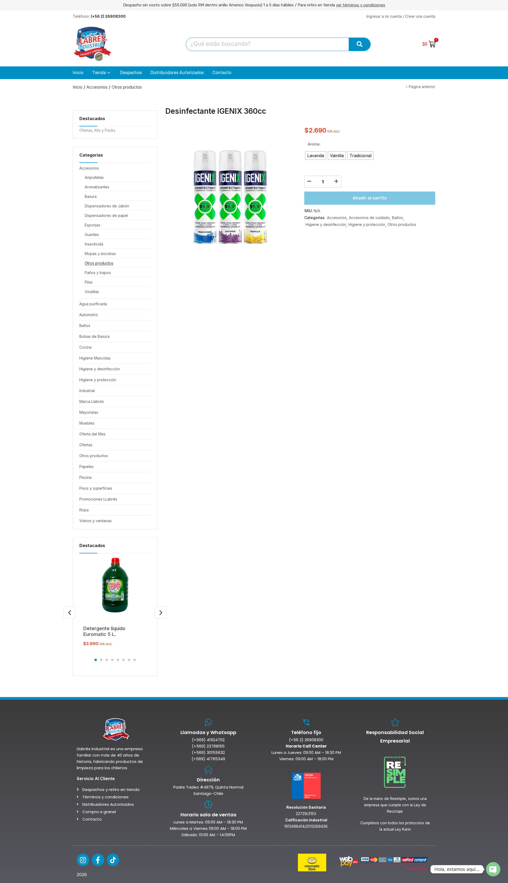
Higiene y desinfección (99, 369)
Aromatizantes (97, 187)
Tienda (99, 72)
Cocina (85, 347)
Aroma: (314, 144)
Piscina (85, 477)
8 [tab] (134, 660)
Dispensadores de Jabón (107, 206)
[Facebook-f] (98, 860)
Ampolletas (94, 177)
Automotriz (88, 314)
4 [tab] (112, 660)
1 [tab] (95, 660)
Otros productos (127, 87)
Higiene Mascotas (95, 358)
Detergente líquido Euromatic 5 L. (104, 631)
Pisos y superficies (95, 488)
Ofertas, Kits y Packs (97, 130)
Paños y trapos (98, 272)
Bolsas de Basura (94, 336)
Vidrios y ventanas (95, 520)
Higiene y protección (97, 379)
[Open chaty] (493, 869)
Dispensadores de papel (106, 215)
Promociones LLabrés (98, 499)
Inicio (78, 72)
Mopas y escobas (100, 253)
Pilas (89, 282)
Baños (84, 325)
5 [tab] (118, 660)
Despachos (131, 72)
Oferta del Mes (92, 434)
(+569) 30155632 (208, 752)
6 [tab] (123, 660)
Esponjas (92, 225)
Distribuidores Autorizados (177, 72)
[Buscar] (359, 44)
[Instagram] (83, 860)
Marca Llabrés (91, 401)
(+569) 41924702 (208, 740)
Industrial (87, 390)
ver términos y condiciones (360, 5)
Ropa (84, 510)
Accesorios (97, 87)
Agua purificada (93, 304)
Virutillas (92, 291)
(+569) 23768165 (208, 746)
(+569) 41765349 (208, 759)
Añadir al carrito (370, 198)
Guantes (92, 234)
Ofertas (85, 445)
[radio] (315, 156)
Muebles (86, 423)
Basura (91, 196)
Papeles (86, 466)
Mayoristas (88, 412)
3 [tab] (107, 660)
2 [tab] (101, 660)
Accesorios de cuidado (369, 217)
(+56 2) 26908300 (306, 740)
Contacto (221, 72)
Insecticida (94, 244)
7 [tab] (129, 660)
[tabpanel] (115, 602)
